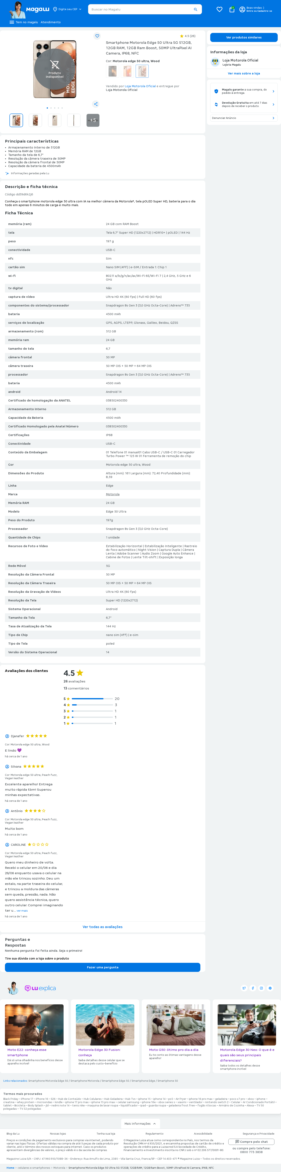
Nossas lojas (58, 1133)
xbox (251, 1099)
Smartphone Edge (143, 1080)
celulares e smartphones (34, 1167)
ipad (143, 1105)
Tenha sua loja (105, 1133)
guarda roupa (157, 1105)
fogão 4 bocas (206, 1105)
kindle (59, 1102)
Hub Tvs (130, 1099)
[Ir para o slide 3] (54, 108)
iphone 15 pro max (103, 1102)
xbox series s (166, 1102)
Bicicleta (19, 1105)
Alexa (250, 1105)
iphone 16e (149, 1102)
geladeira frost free (182, 1105)
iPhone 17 (27, 1099)
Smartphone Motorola (85, 1080)
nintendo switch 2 (217, 1102)
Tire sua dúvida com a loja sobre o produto (37, 958)
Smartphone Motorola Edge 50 (48, 1080)
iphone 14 (159, 1099)
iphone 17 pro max (77, 1102)
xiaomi (182, 1102)
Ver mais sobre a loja (244, 73)
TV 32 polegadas (30, 1108)
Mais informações (137, 1123)
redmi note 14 (60, 1105)
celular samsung (128, 1102)
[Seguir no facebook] (252, 988)
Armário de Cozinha (231, 1105)
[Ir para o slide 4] (58, 108)
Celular (235, 1102)
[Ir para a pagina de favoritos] (219, 9)
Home (10, 1167)
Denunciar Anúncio (224, 118)
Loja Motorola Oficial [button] (140, 86)
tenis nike (78, 1105)
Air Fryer (181, 1099)
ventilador (195, 1102)
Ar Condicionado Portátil (259, 1102)
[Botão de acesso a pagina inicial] (29, 9)
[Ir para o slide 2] (51, 108)
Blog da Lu (13, 1133)
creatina (8, 1102)
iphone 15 (144, 1099)
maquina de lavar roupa (102, 1105)
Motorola (113, 494)
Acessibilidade (203, 1133)
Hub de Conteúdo (69, 1099)
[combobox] (145, 9)
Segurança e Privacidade (258, 1133)
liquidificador (129, 1105)
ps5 (170, 1099)
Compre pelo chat (254, 1141)
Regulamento (155, 1133)
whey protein (25, 1102)
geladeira (221, 1099)
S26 (53, 1099)
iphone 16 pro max (200, 1099)
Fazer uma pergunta (102, 967)
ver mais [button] (22, 910)
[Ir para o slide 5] (62, 108)
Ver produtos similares (244, 37)
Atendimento (51, 22)
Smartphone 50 (168, 1080)
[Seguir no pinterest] (270, 988)
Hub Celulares (93, 1099)
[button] (195, 9)
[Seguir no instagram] (261, 988)
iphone (261, 1099)
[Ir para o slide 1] (47, 108)
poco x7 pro (237, 1099)
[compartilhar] (95, 104)
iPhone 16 (42, 1099)
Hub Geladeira (113, 1099)
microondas (44, 1102)
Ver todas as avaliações (103, 927)
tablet (7, 1105)
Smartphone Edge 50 (115, 1080)
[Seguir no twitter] (244, 988)
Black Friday (10, 1099)
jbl (47, 1105)
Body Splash (35, 1105)
